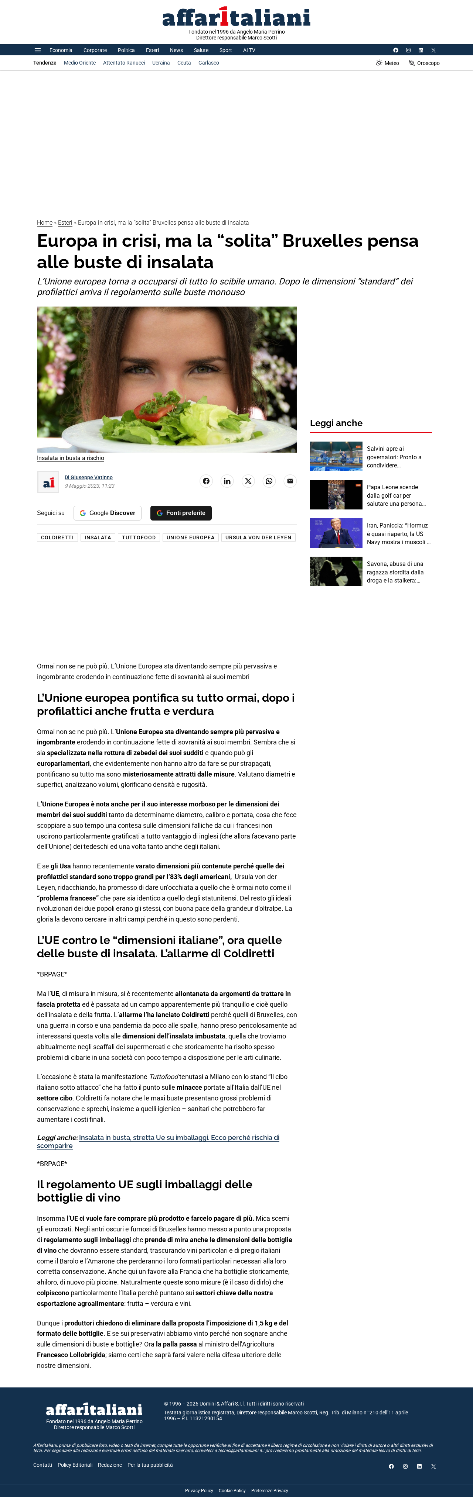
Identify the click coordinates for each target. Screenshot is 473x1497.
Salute (201, 50)
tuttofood (139, 537)
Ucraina (161, 63)
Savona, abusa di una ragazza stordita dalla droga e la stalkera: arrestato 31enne (395, 572)
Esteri (152, 50)
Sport (226, 50)
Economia (61, 50)
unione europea (191, 537)
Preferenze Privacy (269, 1490)
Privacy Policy (199, 1490)
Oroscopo (428, 63)
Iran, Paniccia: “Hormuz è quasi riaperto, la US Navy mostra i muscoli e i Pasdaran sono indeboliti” (398, 534)
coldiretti (57, 537)
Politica (126, 50)
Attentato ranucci (124, 63)
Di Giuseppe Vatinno (89, 477)
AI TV (249, 50)
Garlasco (208, 63)
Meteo (392, 63)
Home (44, 222)
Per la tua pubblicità (150, 1465)
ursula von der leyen (258, 537)
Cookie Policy (232, 1490)
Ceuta (184, 63)
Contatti (42, 1465)
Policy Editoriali (75, 1465)
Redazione (110, 1465)
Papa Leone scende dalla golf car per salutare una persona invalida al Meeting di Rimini (395, 496)
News (176, 50)
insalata (98, 537)
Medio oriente (80, 63)
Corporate (95, 50)
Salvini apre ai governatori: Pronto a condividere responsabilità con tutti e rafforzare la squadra (399, 457)
